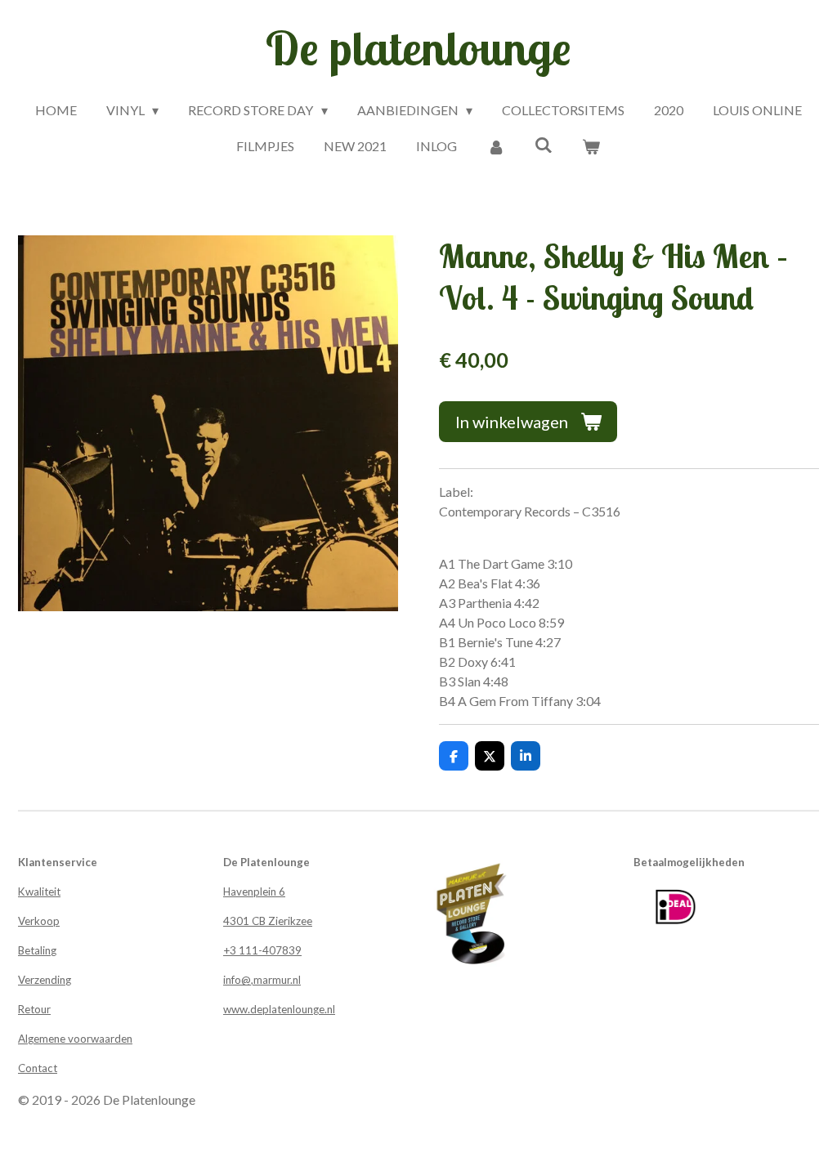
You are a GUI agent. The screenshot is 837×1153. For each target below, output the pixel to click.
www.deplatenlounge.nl (279, 1009)
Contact (37, 1068)
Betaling (37, 950)
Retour (34, 1009)
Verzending (44, 979)
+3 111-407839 (262, 950)
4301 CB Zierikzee (267, 920)
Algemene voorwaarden (75, 1038)
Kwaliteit (39, 891)
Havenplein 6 (254, 891)
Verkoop (39, 920)
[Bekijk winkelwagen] (591, 146)
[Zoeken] (543, 144)
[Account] (495, 146)
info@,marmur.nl (262, 979)
